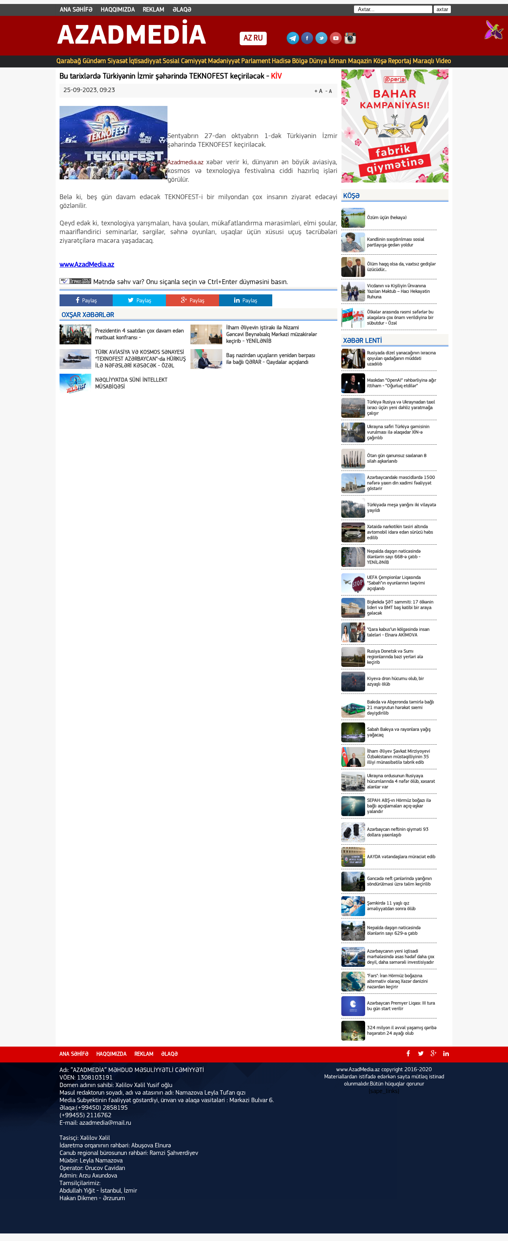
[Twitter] (321, 43)
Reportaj (399, 61)
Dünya (318, 61)
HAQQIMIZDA (118, 10)
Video (443, 61)
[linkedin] (446, 1054)
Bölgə (300, 61)
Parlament (255, 61)
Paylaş (89, 301)
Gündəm (94, 61)
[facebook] (408, 1054)
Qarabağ (68, 61)
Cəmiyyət (193, 61)
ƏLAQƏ (182, 10)
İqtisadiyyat (145, 61)
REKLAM (153, 10)
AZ (248, 38)
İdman (337, 61)
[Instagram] (350, 43)
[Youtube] (335, 43)
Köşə (380, 61)
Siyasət (117, 61)
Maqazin (360, 61)
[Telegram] (293, 43)
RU (258, 38)
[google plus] (433, 1054)
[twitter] (420, 1054)
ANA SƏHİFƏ (76, 10)
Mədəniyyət (224, 61)
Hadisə (281, 61)
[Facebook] (307, 43)
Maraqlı (423, 61)
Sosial (171, 61)
